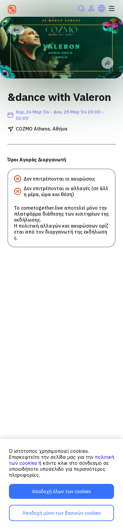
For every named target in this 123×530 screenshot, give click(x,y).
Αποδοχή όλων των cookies (61, 491)
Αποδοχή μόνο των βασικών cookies (61, 513)
